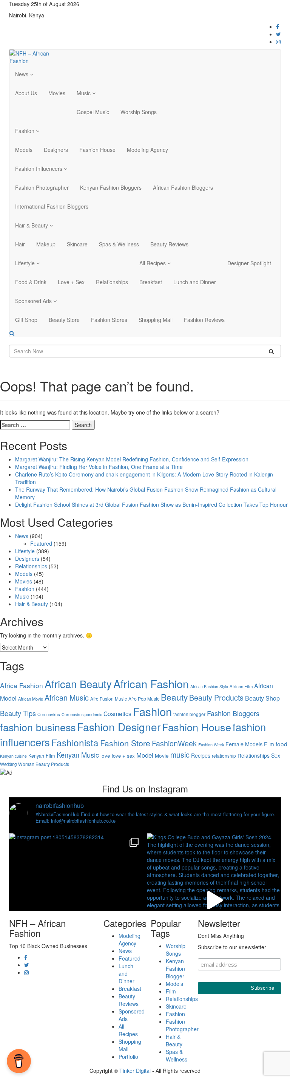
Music (84, 93)
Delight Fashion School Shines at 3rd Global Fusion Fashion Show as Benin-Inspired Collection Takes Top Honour (151, 504)
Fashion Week (211, 744)
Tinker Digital (135, 1070)
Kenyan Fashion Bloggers (111, 187)
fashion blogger (189, 714)
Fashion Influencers (39, 168)
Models (23, 149)
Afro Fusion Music (108, 698)
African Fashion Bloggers (183, 187)
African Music (67, 697)
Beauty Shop (262, 698)
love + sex (123, 755)
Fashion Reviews (204, 319)
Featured (41, 543)
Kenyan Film (41, 755)
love (105, 755)
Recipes (200, 755)
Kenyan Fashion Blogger (175, 968)
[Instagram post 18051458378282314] (76, 900)
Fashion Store (125, 743)
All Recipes (153, 263)
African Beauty (78, 683)
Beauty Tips (18, 713)
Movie (162, 755)
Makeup (46, 244)
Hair (20, 244)
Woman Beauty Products (43, 764)
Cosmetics (117, 713)
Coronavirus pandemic (82, 714)
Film (269, 744)
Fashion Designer (118, 726)
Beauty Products (216, 697)
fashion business (38, 726)
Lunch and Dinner (194, 282)
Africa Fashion (21, 685)
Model (144, 755)
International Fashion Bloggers (51, 206)
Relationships (112, 282)
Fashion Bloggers (233, 713)
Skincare (77, 244)
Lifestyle (25, 263)
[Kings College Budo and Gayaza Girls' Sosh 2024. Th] (214, 900)
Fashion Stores (109, 319)
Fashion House (97, 149)
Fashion (25, 131)
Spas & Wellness (119, 244)
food (281, 744)
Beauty (174, 697)
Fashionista (75, 742)
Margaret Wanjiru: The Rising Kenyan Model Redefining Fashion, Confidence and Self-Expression (131, 459)
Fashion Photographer (42, 187)
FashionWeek (174, 743)
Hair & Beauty (32, 225)
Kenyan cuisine (13, 756)
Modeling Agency (147, 149)
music (180, 754)
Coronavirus (48, 714)
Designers (56, 149)
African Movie (30, 699)
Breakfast (150, 282)
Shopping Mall (156, 319)
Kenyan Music (78, 755)
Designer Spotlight (249, 263)
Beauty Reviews (169, 244)
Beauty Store (64, 319)
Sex (275, 755)
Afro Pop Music (143, 698)
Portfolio (128, 1056)
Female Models (243, 744)
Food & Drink (30, 282)
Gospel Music (93, 112)
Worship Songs (138, 112)
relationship (224, 756)
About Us (26, 93)
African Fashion (151, 683)
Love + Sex (71, 282)
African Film (241, 686)
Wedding (8, 764)
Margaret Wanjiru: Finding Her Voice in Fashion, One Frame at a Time (99, 466)
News (22, 74)
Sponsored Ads (34, 301)
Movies (56, 93)
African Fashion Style (209, 686)
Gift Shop (26, 319)
